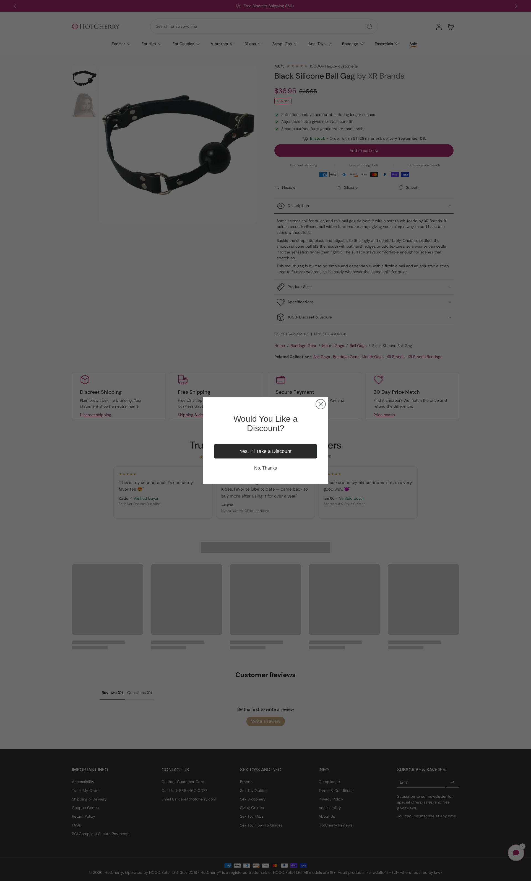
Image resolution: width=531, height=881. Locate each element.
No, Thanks (265, 468)
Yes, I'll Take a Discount (265, 451)
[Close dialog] (321, 404)
